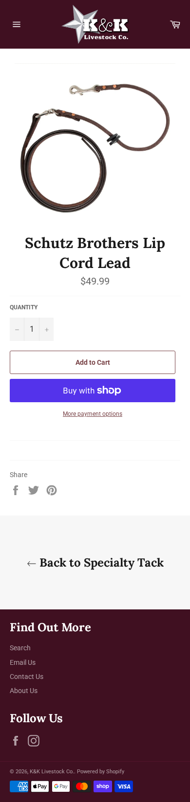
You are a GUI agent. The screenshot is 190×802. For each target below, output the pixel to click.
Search (20, 648)
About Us (24, 691)
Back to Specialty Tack (100, 562)
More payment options (92, 413)
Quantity (24, 307)
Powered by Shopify (100, 771)
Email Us (23, 662)
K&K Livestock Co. (52, 771)
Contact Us (26, 676)
